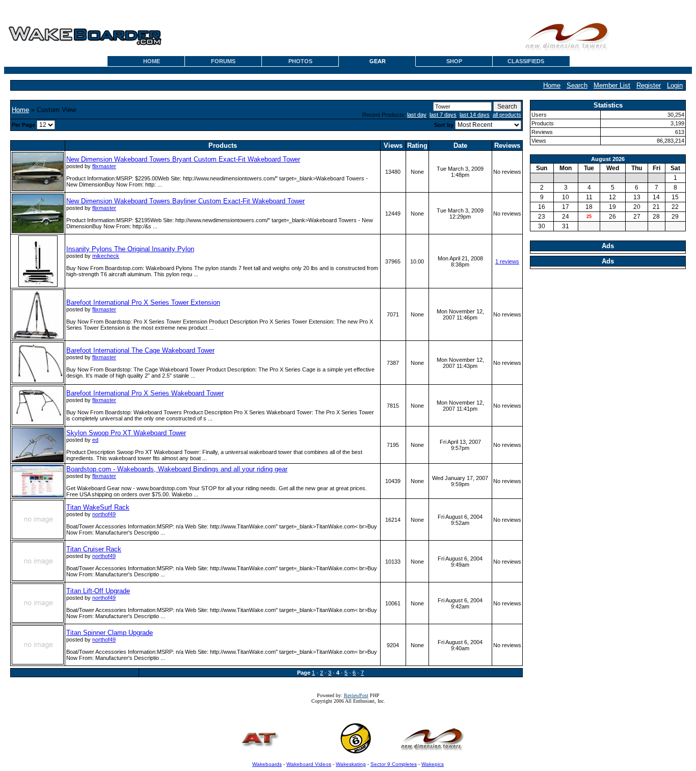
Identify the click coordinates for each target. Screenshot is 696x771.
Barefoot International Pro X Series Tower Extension (143, 302)
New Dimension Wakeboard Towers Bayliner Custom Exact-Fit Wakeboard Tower (185, 201)
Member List (612, 85)
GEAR (377, 61)
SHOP (454, 61)
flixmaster (104, 166)
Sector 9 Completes (393, 764)
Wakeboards (267, 764)
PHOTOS (300, 61)
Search (577, 85)
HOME (151, 61)
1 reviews (507, 261)
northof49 (104, 514)
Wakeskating (351, 764)
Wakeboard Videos (308, 764)
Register (648, 85)
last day (416, 115)
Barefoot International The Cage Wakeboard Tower (140, 350)
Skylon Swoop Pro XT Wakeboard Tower (126, 433)
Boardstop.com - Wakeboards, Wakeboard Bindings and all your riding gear (176, 469)
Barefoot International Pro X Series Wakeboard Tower (145, 393)
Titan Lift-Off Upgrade (98, 591)
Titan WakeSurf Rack (97, 507)
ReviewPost (356, 695)
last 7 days (443, 115)
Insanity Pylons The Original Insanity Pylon (130, 249)
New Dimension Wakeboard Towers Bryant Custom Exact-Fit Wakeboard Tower (183, 159)
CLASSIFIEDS (525, 61)
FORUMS (223, 61)
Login (675, 85)
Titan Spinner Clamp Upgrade (109, 632)
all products (507, 115)
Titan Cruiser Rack (93, 549)
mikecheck (105, 256)
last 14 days (475, 115)
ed (95, 440)
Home (551, 85)
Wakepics (432, 764)
